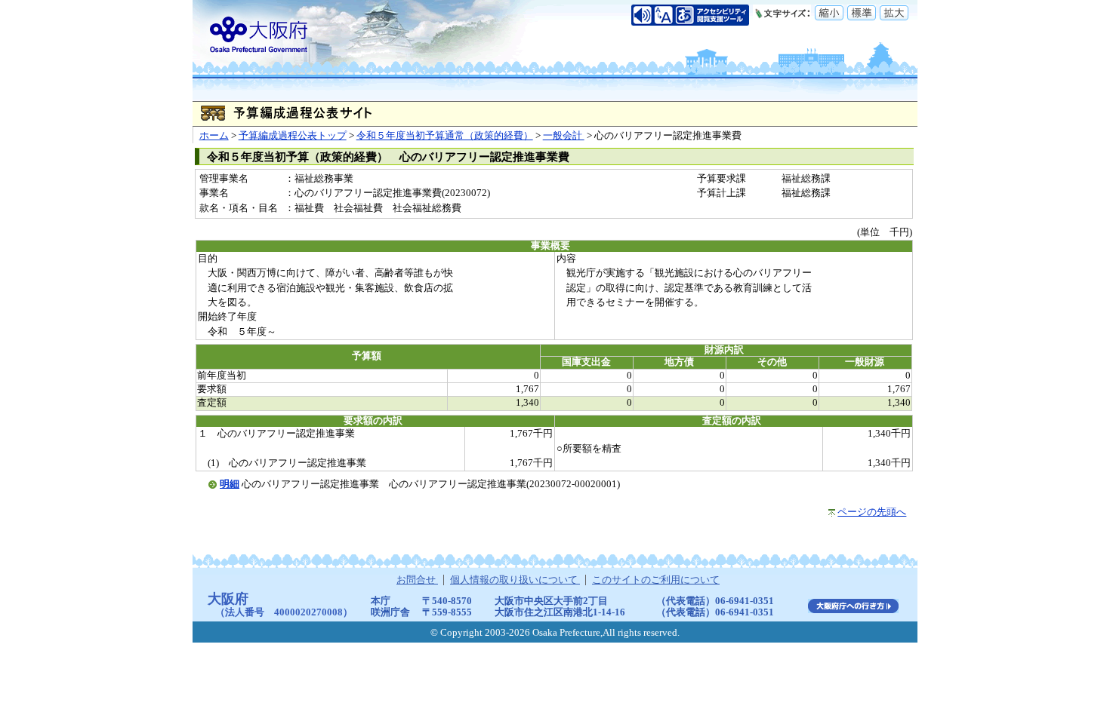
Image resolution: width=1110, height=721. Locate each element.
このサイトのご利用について (656, 580)
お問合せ (417, 580)
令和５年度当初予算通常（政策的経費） (444, 135)
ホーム (214, 135)
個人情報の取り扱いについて (515, 580)
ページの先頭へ (871, 512)
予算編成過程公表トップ (293, 135)
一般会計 (563, 135)
